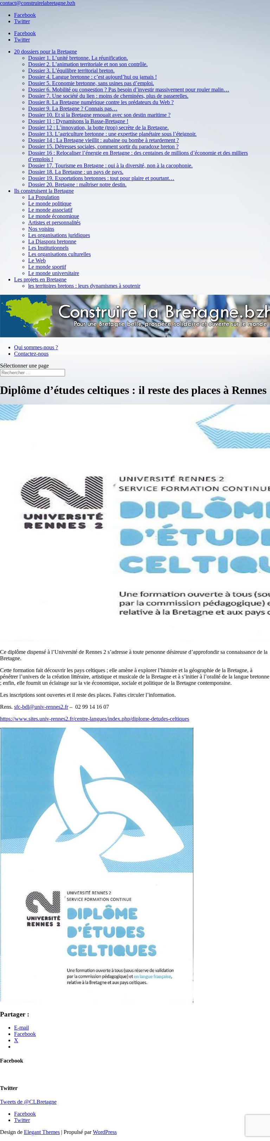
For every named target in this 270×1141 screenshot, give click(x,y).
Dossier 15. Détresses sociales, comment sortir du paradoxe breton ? (103, 146)
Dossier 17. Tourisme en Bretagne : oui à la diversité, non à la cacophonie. (110, 165)
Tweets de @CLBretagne (28, 1102)
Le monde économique (53, 216)
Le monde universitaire (53, 273)
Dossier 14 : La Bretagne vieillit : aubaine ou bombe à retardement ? (103, 140)
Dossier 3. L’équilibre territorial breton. (71, 71)
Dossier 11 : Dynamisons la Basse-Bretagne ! (78, 121)
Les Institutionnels (48, 248)
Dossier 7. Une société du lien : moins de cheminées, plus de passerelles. (108, 96)
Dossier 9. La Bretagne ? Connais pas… (72, 108)
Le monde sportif (47, 267)
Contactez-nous (31, 354)
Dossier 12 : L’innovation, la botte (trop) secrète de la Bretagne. (98, 127)
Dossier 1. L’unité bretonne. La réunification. (78, 58)
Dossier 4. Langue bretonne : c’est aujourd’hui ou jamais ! (92, 77)
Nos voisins (41, 229)
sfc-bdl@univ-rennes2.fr (41, 707)
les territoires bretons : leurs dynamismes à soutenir (84, 286)
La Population (43, 197)
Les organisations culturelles (59, 254)
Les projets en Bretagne (40, 279)
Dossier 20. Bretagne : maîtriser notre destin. (77, 184)
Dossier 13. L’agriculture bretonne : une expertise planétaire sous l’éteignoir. (112, 134)
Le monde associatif (50, 210)
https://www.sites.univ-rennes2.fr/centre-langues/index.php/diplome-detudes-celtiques (94, 719)
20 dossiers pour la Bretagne (45, 52)
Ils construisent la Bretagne (44, 191)
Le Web (37, 260)
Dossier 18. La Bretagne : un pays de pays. (75, 172)
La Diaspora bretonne (52, 241)
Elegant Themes (42, 1132)
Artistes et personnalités (54, 222)
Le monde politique (49, 203)
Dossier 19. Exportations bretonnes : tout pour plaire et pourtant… (101, 178)
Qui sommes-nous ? (36, 347)
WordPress (105, 1132)
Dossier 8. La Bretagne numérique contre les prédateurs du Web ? (101, 102)
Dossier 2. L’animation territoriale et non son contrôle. (88, 64)
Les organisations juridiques (59, 235)
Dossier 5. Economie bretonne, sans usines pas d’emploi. (91, 83)
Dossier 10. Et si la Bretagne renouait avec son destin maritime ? (99, 115)
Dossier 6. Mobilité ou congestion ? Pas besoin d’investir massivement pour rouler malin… (128, 90)
